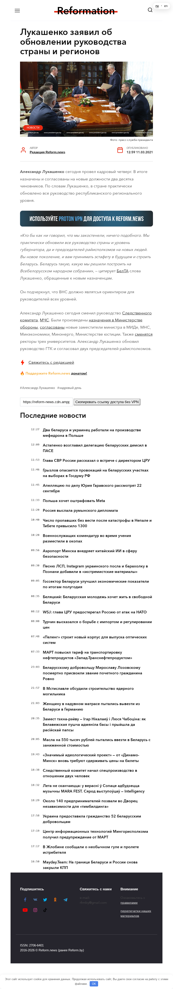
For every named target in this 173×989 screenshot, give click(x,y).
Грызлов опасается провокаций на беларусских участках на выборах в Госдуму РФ (96, 473)
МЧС (44, 320)
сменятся (144, 334)
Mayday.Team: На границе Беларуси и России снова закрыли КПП (90, 865)
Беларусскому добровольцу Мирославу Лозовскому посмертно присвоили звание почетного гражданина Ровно (92, 673)
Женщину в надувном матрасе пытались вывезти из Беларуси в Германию (91, 706)
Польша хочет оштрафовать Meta (74, 501)
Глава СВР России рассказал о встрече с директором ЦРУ (96, 460)
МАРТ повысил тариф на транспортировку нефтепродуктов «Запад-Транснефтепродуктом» (87, 655)
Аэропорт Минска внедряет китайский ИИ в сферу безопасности (90, 554)
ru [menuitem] (157, 5)
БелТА (122, 270)
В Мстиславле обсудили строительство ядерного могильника (88, 691)
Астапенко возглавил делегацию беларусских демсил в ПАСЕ (95, 448)
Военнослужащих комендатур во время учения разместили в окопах (87, 538)
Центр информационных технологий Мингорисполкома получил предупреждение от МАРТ (95, 834)
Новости (33, 127)
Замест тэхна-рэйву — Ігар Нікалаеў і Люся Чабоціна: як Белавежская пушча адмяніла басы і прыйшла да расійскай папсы (94, 724)
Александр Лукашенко (38, 388)
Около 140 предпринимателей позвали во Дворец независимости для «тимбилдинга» (90, 804)
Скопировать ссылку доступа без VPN (107, 402)
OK (94, 983)
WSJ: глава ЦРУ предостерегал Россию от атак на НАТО (95, 612)
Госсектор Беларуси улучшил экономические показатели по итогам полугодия (96, 584)
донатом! (79, 373)
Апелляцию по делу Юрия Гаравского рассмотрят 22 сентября (92, 488)
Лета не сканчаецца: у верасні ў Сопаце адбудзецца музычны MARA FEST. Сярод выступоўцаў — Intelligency (94, 788)
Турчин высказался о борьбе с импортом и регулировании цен (97, 624)
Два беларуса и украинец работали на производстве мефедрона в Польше (92, 433)
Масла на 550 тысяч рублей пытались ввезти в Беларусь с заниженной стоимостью (96, 742)
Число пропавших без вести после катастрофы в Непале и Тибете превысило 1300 (97, 523)
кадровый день (70, 388)
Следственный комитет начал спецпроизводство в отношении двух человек (90, 773)
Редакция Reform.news (47, 152)
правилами (129, 903)
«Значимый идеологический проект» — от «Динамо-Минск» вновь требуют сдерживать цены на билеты (91, 758)
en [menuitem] (166, 5)
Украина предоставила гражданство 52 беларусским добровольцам (92, 819)
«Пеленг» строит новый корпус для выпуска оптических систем (95, 640)
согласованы (52, 327)
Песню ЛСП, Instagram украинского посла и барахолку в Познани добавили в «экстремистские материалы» (95, 569)
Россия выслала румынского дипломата (80, 510)
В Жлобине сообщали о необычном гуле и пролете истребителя (91, 850)
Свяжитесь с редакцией (51, 362)
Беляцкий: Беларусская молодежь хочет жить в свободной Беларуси (97, 599)
